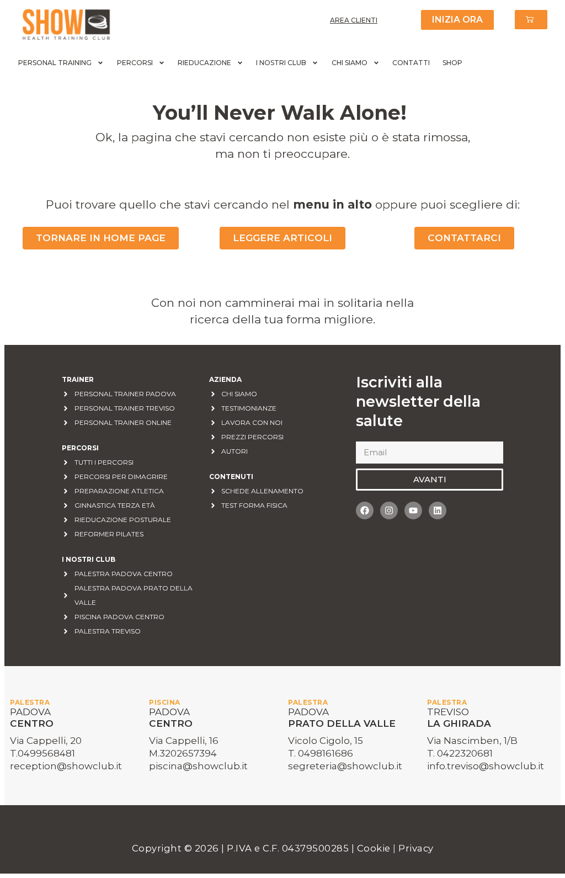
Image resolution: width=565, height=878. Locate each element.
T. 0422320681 (460, 753)
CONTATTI (411, 62)
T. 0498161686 (320, 753)
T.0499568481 (42, 753)
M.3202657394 (183, 753)
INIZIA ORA (457, 19)
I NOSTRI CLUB (281, 62)
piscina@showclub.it (198, 765)
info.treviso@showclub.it (485, 765)
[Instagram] (389, 510)
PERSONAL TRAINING (55, 62)
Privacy (416, 848)
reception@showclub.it (66, 765)
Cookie (375, 848)
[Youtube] (413, 510)
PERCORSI (135, 62)
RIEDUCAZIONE (204, 62)
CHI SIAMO (349, 62)
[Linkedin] (437, 510)
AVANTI (429, 479)
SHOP (452, 62)
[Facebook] (365, 510)
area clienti (353, 20)
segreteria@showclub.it (345, 765)
